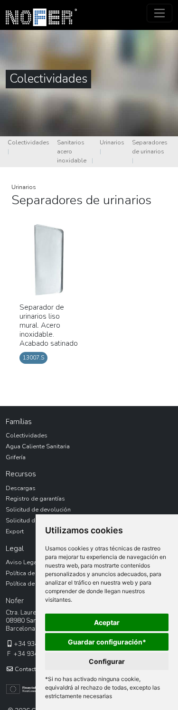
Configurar (107, 661)
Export (15, 531)
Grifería (16, 457)
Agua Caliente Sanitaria (38, 446)
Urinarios (112, 142)
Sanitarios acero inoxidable (71, 151)
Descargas (21, 488)
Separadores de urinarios (150, 147)
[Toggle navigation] (160, 13)
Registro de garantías (35, 498)
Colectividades (28, 142)
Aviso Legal (22, 562)
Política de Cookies (32, 583)
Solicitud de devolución (38, 509)
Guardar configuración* (107, 642)
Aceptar (107, 622)
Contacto (26, 669)
